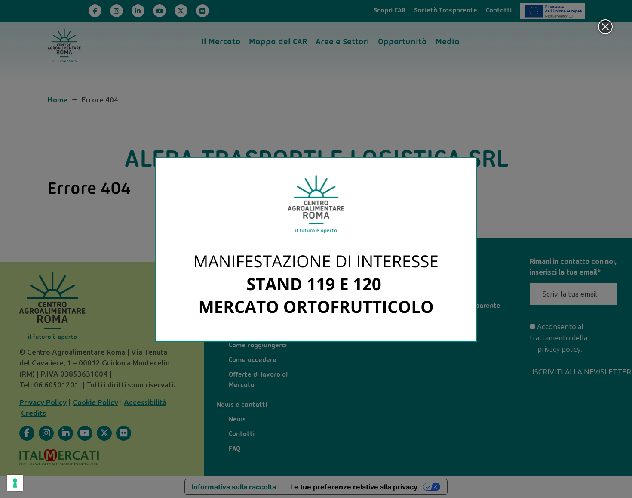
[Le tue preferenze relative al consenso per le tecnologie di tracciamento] (15, 483)
